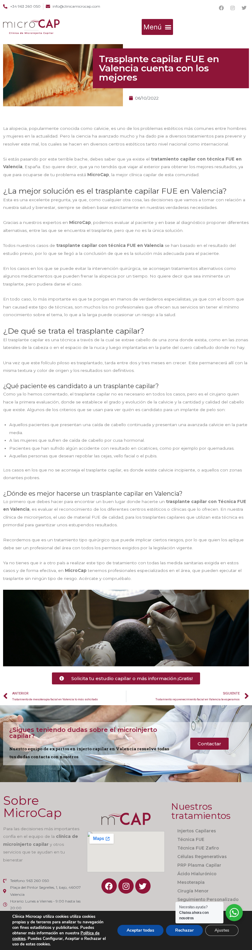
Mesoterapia (191, 882)
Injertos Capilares (196, 830)
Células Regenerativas (202, 856)
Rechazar (184, 930)
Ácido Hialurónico (196, 873)
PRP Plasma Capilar (199, 865)
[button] (157, 27)
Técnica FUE (190, 839)
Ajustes (222, 930)
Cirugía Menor (193, 890)
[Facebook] (221, 8)
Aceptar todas (140, 930)
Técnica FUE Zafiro (198, 848)
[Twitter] (244, 8)
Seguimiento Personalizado (207, 899)
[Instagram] (233, 8)
